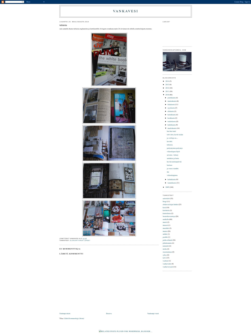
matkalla (166, 219)
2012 (168, 88)
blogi (165, 201)
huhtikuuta (172, 125)
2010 (168, 94)
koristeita (166, 210)
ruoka (165, 249)
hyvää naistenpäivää (174, 161)
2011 (168, 91)
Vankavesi (125, 11)
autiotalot (166, 198)
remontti (166, 246)
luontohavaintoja (169, 216)
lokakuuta (171, 104)
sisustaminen (167, 252)
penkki (165, 237)
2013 (168, 84)
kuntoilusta (167, 213)
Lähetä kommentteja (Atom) (74, 318)
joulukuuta (172, 97)
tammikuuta (172, 183)
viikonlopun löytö (173, 151)
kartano (169, 165)
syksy (165, 255)
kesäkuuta (171, 118)
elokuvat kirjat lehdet (80, 240)
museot (165, 225)
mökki (165, 234)
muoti (165, 222)
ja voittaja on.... (172, 138)
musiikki (166, 228)
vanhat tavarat (168, 267)
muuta (165, 231)
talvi (164, 258)
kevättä (169, 141)
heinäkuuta (172, 114)
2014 (168, 81)
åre (168, 172)
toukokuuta (172, 121)
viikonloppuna (172, 175)
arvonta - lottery (172, 155)
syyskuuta (171, 108)
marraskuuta (172, 101)
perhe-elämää (167, 240)
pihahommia (167, 243)
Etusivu (109, 313)
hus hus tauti (171, 131)
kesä (164, 207)
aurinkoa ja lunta (173, 158)
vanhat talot (167, 264)
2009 (168, 187)
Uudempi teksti (64, 313)
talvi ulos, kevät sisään (175, 134)
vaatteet (165, 261)
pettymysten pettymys (175, 148)
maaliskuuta (172, 128)
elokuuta (171, 111)
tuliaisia (170, 145)
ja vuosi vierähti (172, 168)
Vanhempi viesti (153, 313)
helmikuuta (172, 179)
